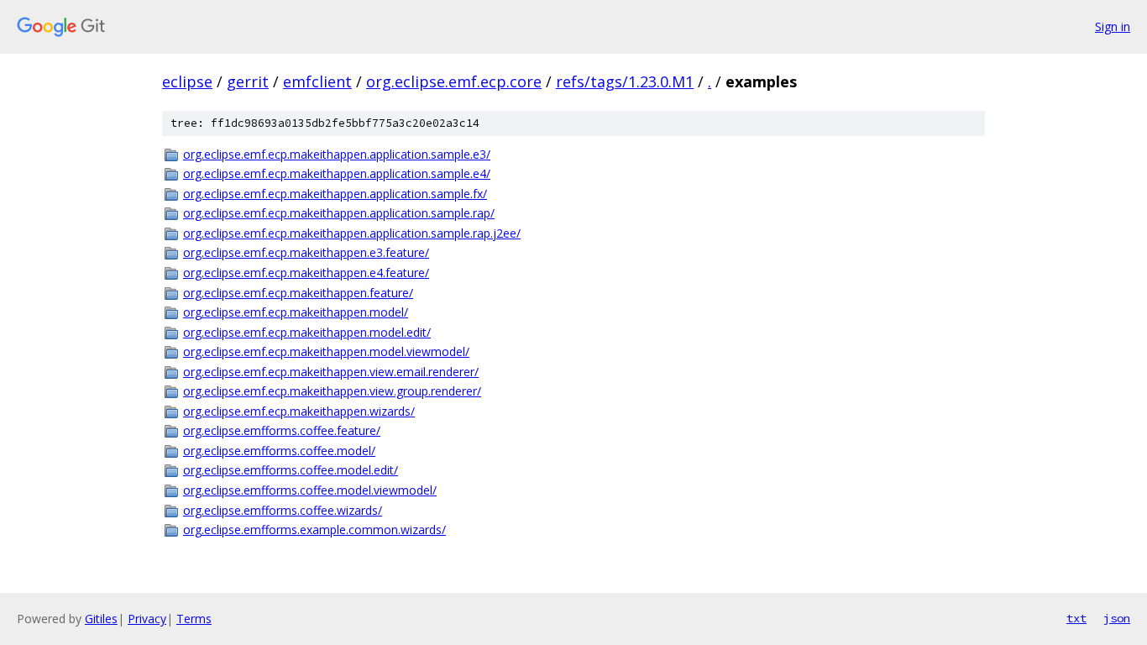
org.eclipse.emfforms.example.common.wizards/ (314, 530)
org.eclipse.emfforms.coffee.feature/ (281, 430)
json (1116, 618)
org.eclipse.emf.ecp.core (454, 81)
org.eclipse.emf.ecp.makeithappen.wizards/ (299, 411)
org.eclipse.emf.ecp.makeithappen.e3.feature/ (306, 252)
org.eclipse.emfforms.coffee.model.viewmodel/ (310, 490)
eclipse (187, 81)
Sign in (1112, 26)
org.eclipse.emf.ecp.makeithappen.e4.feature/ (306, 273)
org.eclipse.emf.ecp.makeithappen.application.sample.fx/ (335, 194)
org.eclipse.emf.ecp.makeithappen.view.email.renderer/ (331, 372)
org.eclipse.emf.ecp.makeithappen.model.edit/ (307, 332)
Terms (194, 619)
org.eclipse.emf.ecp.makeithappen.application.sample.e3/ (336, 154)
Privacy (147, 619)
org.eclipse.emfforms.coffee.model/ (279, 451)
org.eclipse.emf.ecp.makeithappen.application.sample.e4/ (336, 173)
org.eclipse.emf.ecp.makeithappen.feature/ (298, 293)
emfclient (317, 81)
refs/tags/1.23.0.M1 (625, 81)
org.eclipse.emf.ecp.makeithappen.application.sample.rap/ (339, 213)
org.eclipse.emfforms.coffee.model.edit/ (290, 470)
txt (1076, 618)
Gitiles (101, 619)
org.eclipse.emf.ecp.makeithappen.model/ (295, 312)
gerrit (248, 81)
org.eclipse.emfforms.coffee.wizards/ (282, 510)
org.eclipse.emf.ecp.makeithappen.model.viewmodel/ (326, 351)
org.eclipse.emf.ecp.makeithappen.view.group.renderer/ (332, 391)
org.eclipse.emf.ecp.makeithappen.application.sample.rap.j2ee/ (352, 233)
